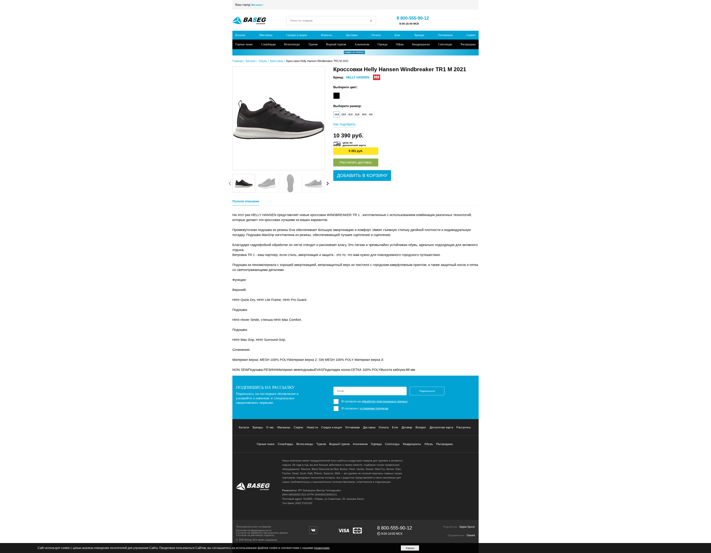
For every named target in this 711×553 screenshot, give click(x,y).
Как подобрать (344, 124)
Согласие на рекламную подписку (255, 535)
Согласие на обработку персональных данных (262, 533)
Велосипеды (292, 44)
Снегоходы (445, 44)
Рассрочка (463, 427)
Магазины (265, 35)
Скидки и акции (296, 35)
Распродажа (468, 44)
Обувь (400, 44)
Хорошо (410, 548)
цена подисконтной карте (354, 143)
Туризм (313, 44)
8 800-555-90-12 (413, 18)
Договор (407, 427)
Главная (237, 61)
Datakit (471, 535)
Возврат (420, 427)
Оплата (376, 35)
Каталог (240, 35)
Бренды (419, 35)
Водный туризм (336, 44)
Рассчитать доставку (356, 162)
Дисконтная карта (441, 427)
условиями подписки (374, 408)
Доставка (352, 35)
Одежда (382, 44)
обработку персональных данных (385, 401)
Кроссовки (276, 61)
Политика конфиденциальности (253, 530)
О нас (270, 427)
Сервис (471, 35)
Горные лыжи (244, 44)
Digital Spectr (467, 526)
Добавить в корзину (362, 175)
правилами (321, 547)
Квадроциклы (421, 44)
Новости (326, 35)
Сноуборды (268, 44)
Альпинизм (362, 44)
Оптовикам (445, 35)
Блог (397, 35)
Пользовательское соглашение (253, 526)
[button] (327, 183)
